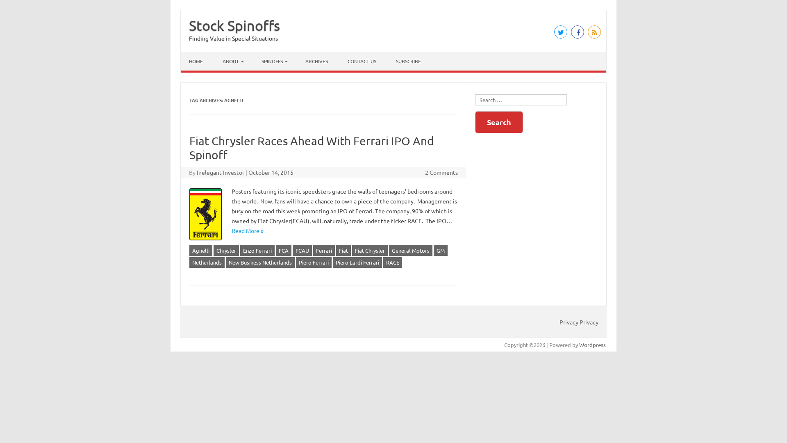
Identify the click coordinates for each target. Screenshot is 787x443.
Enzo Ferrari (257, 250)
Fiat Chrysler (370, 250)
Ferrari (324, 250)
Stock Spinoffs (234, 25)
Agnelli (200, 250)
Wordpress (592, 344)
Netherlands (207, 262)
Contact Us (362, 61)
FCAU (302, 250)
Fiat (343, 250)
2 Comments (441, 172)
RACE (392, 262)
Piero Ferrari (314, 262)
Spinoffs (272, 61)
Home (196, 61)
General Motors (411, 250)
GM (441, 250)
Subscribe (408, 61)
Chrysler (226, 250)
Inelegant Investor (220, 172)
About (231, 61)
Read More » (248, 230)
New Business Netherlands (260, 262)
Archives (316, 61)
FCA (284, 250)
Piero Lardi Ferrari (357, 262)
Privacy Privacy (579, 322)
